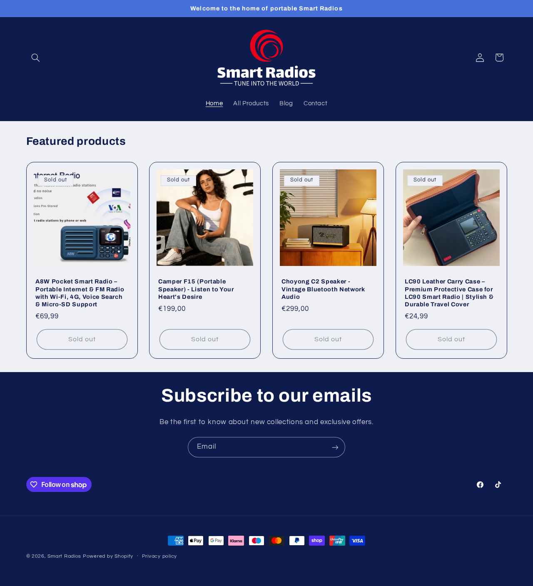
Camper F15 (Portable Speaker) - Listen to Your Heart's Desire (196, 289)
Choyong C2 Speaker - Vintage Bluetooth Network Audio (323, 289)
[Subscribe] (335, 447)
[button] (35, 57)
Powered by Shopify (108, 556)
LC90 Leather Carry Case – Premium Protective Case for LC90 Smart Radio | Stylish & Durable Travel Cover (449, 293)
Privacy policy (159, 556)
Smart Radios (64, 556)
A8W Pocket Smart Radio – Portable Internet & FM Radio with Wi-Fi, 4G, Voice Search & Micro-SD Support (79, 293)
